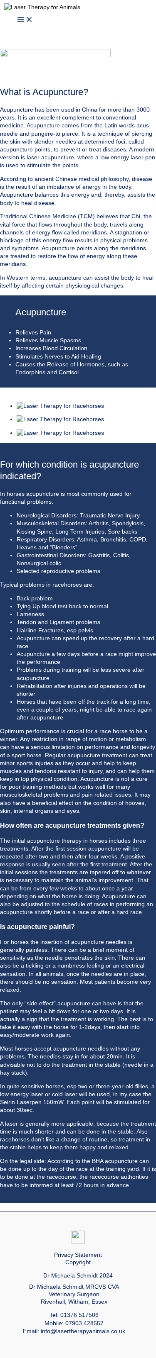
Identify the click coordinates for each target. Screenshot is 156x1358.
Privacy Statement (78, 1255)
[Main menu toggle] (25, 20)
